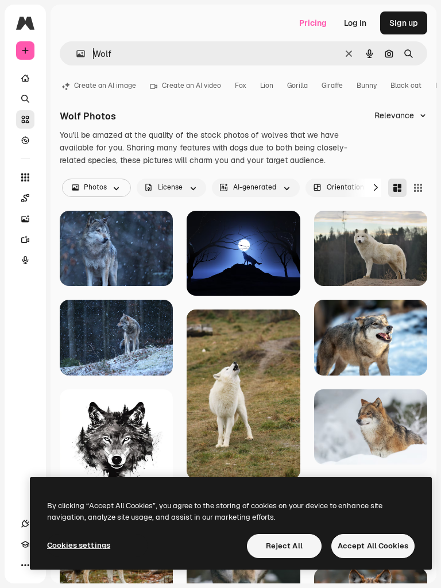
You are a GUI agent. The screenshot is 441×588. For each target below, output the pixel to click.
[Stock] (25, 119)
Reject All (284, 546)
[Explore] (25, 140)
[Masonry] (397, 188)
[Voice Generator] (25, 260)
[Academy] (25, 544)
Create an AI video (191, 85)
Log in (355, 23)
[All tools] (25, 177)
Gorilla (297, 85)
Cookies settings (78, 545)
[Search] (25, 99)
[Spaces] (25, 198)
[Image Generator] (25, 219)
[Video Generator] (25, 239)
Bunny (367, 85)
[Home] (25, 78)
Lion (266, 85)
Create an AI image (105, 85)
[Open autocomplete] (76, 53)
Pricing (313, 23)
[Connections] (25, 523)
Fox (240, 85)
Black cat (405, 85)
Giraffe (332, 85)
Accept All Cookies (373, 546)
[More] (25, 565)
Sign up (403, 23)
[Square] (418, 188)
